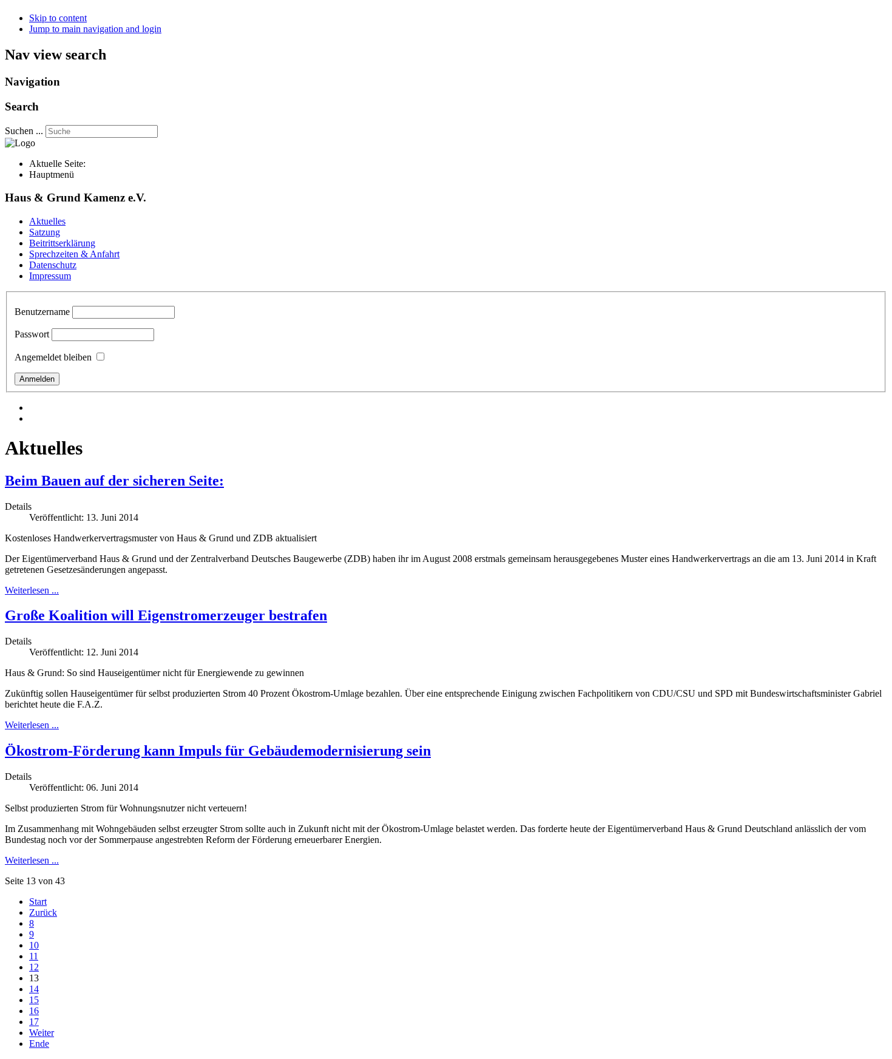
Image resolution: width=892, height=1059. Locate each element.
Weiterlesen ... (32, 590)
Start (38, 901)
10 (34, 945)
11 (33, 956)
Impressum (50, 276)
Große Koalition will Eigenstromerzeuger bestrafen (166, 615)
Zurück (43, 912)
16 (34, 1011)
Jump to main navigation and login (95, 29)
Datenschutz (52, 265)
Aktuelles (47, 221)
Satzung (44, 232)
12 (34, 967)
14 (34, 989)
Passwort (32, 334)
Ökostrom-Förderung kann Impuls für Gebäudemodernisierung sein (218, 751)
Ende (39, 1043)
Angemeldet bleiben (53, 357)
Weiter (41, 1032)
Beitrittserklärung (62, 243)
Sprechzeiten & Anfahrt (74, 254)
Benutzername (42, 311)
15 (34, 1000)
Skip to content (58, 18)
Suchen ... (24, 131)
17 (34, 1022)
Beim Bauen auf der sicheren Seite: (114, 481)
